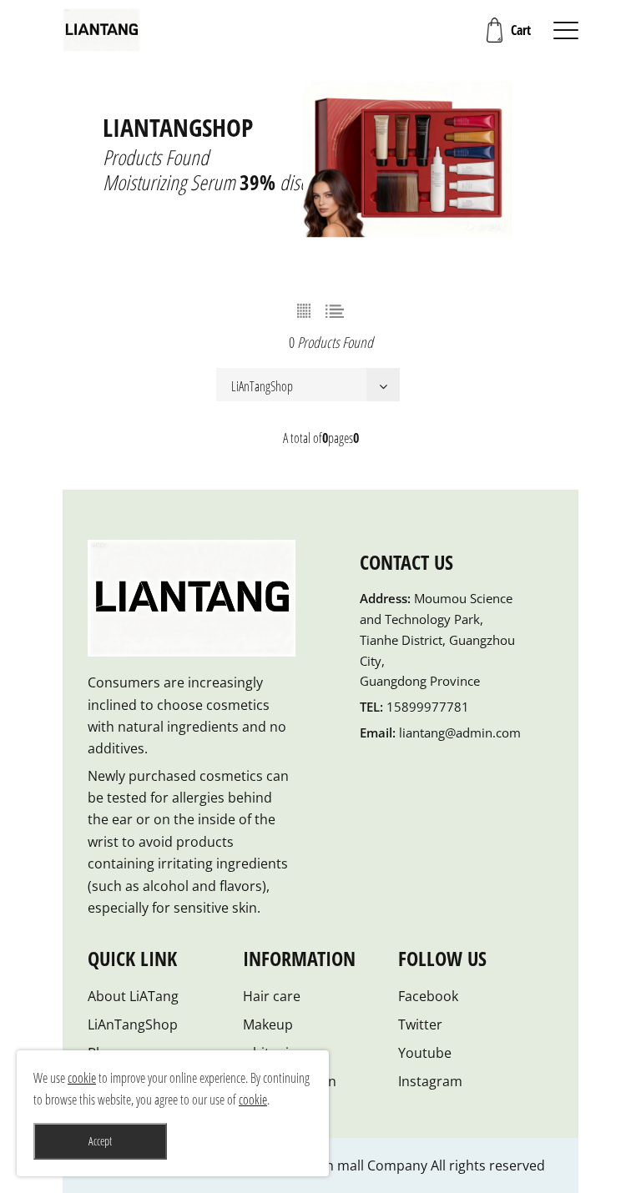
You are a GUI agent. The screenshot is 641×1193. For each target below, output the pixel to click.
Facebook (428, 996)
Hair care (271, 996)
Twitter (420, 1024)
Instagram (430, 1081)
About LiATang (133, 996)
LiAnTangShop (133, 1024)
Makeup (268, 1024)
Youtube (425, 1053)
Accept (100, 1141)
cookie (82, 1078)
